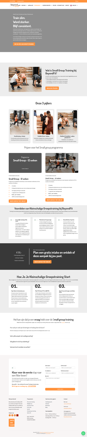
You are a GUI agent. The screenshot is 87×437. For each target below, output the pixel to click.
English (74, 5)
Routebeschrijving (68, 416)
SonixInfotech (48, 433)
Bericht (47, 376)
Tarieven (47, 403)
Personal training (31, 401)
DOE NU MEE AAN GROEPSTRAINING (24, 44)
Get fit (28, 409)
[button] (83, 433)
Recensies (47, 405)
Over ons (23, 5)
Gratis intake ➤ (25, 168)
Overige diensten (46, 5)
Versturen (60, 389)
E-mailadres (48, 370)
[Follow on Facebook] (12, 415)
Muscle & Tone (30, 405)
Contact (67, 5)
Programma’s (37, 5)
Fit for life (29, 407)
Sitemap (41, 432)
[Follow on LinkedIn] (10, 415)
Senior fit (29, 412)
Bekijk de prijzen (52, 88)
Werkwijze (30, 5)
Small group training (31, 411)
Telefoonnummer (65, 370)
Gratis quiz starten (12, 423)
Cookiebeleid (45, 432)
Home (19, 5)
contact (63, 322)
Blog (46, 407)
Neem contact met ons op (18, 201)
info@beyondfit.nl (68, 408)
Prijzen (54, 5)
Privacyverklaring (51, 432)
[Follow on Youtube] (17, 415)
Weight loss (29, 403)
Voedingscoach (48, 401)
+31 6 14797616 (32, 386)
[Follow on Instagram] (15, 415)
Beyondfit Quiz (60, 5)
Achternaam (64, 365)
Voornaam (47, 365)
